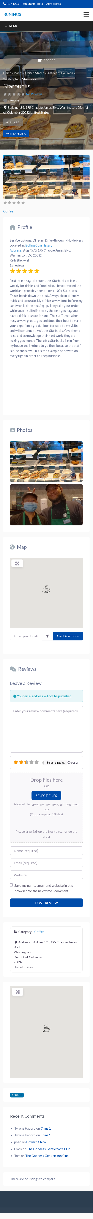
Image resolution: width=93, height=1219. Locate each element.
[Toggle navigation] (86, 14)
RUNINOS (12, 14)
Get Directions (68, 636)
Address (15, 250)
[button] (46, 589)
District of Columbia (60, 73)
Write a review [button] (16, 133)
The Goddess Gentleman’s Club (48, 1149)
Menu (13, 26)
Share (14, 122)
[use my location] (47, 636)
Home (7, 73)
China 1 (46, 1128)
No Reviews (34, 94)
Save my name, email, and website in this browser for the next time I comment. (43, 888)
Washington (11, 79)
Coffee (49, 60)
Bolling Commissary (38, 245)
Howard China (36, 1142)
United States (34, 73)
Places (18, 73)
